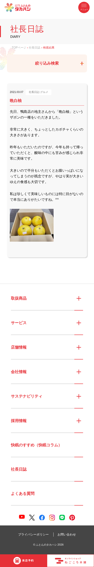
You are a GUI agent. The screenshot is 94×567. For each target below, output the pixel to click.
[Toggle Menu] (84, 7)
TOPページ (19, 47)
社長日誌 (34, 47)
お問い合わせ (66, 534)
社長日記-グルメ (38, 92)
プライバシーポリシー (33, 534)
